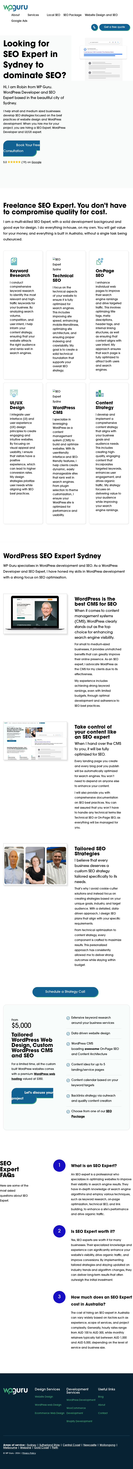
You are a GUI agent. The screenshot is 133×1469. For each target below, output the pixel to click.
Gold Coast (41, 1448)
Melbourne (10, 1448)
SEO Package (72, 15)
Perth (55, 1448)
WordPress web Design (48, 1405)
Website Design (44, 1397)
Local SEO (53, 15)
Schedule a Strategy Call (65, 992)
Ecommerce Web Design (49, 1413)
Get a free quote (114, 27)
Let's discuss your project (32, 1095)
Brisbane (25, 1448)
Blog (100, 1397)
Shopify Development (79, 1421)
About (15, 15)
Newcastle (90, 1445)
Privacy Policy (29, 1453)
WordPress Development (80, 1400)
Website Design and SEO (101, 15)
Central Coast (71, 1445)
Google (36, 162)
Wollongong (107, 1445)
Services (33, 15)
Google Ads (19, 21)
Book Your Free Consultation (21, 148)
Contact (103, 1413)
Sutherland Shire (49, 1445)
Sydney (31, 1445)
